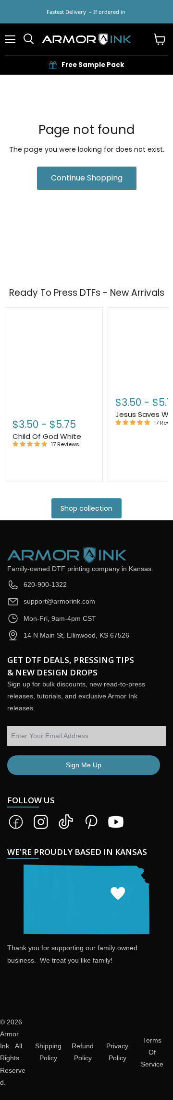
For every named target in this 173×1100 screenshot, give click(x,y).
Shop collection (86, 508)
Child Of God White (46, 436)
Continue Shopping (87, 177)
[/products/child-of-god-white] (54, 361)
